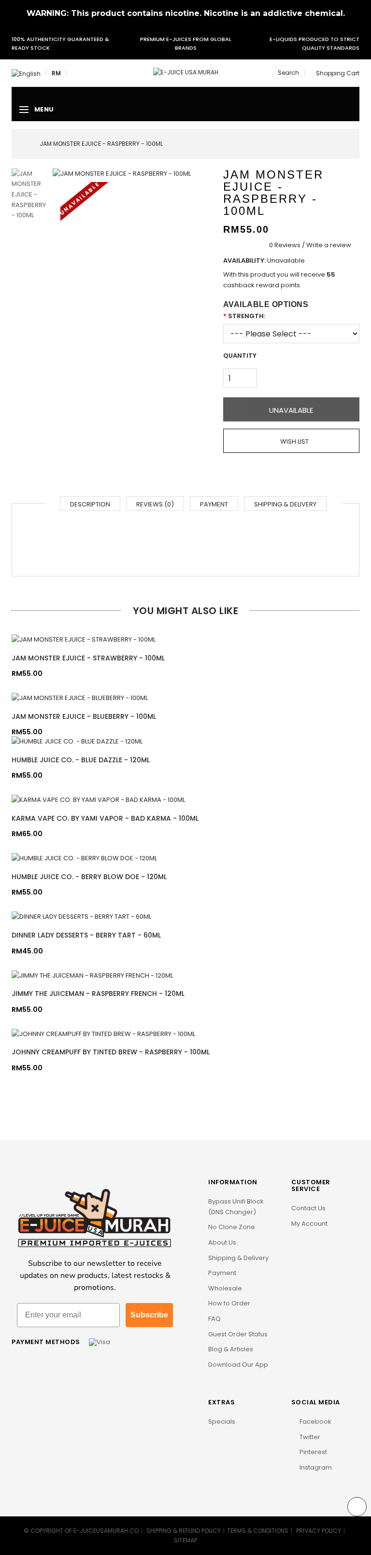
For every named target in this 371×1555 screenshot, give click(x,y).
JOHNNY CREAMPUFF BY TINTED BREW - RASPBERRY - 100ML (111, 1052)
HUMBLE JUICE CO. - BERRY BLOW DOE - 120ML (89, 877)
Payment (214, 504)
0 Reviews (284, 245)
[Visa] (99, 1341)
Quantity (240, 355)
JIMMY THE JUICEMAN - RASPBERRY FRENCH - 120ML (98, 993)
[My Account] (74, 73)
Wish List (294, 441)
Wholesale (225, 1288)
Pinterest (312, 1452)
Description (90, 504)
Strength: (246, 316)
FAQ (214, 1318)
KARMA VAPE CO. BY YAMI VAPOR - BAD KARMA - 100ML (105, 818)
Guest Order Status (238, 1334)
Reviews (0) (155, 504)
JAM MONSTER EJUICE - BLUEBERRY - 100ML (84, 716)
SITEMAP (185, 1540)
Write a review (328, 245)
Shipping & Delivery (285, 504)
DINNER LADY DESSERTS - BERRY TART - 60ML (86, 935)
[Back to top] (357, 1506)
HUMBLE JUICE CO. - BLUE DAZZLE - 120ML (81, 760)
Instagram (315, 1467)
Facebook (314, 1421)
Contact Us (308, 1208)
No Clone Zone (231, 1227)
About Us (222, 1242)
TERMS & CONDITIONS (257, 1531)
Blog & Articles (230, 1349)
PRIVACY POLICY (318, 1531)
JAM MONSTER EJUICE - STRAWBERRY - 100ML (88, 658)
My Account (309, 1223)
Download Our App (238, 1364)
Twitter (309, 1437)
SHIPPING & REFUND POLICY (183, 1531)
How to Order (229, 1303)
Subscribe (149, 1315)
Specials (221, 1421)
